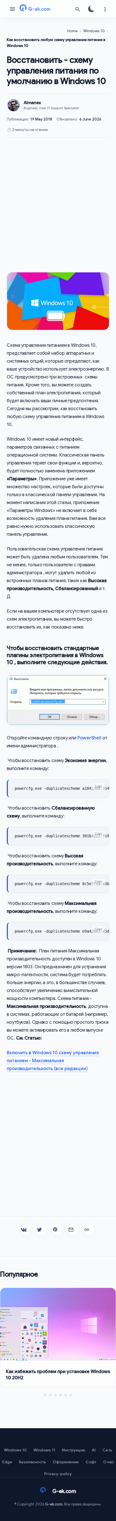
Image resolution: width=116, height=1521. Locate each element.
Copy (98, 786)
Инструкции (73, 1450)
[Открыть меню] (12, 9)
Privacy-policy (58, 1473)
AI (94, 1450)
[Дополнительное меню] (104, 9)
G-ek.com (54, 1504)
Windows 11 (44, 1450)
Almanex (32, 102)
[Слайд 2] (50, 1395)
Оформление (66, 1461)
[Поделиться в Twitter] (42, 1229)
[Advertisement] (58, 205)
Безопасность (32, 1461)
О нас (108, 1461)
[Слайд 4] (60, 1395)
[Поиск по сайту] (77, 9)
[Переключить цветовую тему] (91, 9)
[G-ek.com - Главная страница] (45, 9)
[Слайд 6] (70, 1395)
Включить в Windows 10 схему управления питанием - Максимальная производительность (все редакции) (53, 1061)
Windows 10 (15, 1450)
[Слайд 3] (55, 1395)
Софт (91, 1461)
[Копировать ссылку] (89, 1229)
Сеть (107, 1450)
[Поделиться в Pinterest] (58, 1229)
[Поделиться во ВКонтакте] (26, 1229)
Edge (7, 1461)
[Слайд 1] (45, 1395)
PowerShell (89, 738)
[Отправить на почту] (74, 1229)
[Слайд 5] (65, 1395)
